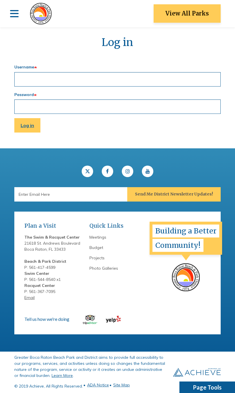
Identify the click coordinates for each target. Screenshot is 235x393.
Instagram (127, 171)
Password (24, 94)
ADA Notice (98, 385)
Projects (97, 257)
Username (24, 67)
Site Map (121, 385)
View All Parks (187, 13)
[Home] (41, 13)
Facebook (107, 171)
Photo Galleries (103, 268)
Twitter (87, 171)
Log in (27, 125)
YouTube (147, 171)
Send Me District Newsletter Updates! (174, 194)
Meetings (97, 237)
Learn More (62, 375)
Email (29, 297)
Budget (96, 247)
